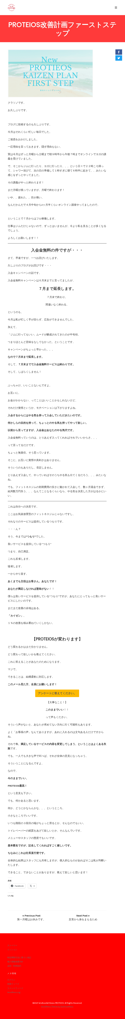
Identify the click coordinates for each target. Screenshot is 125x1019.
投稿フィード (13, 984)
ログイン (11, 980)
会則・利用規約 (14, 966)
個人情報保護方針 (15, 961)
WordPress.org (13, 992)
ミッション (12, 949)
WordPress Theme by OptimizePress (57, 1006)
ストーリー (12, 945)
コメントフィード (15, 988)
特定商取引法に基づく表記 (19, 957)
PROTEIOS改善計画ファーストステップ (62, 29)
